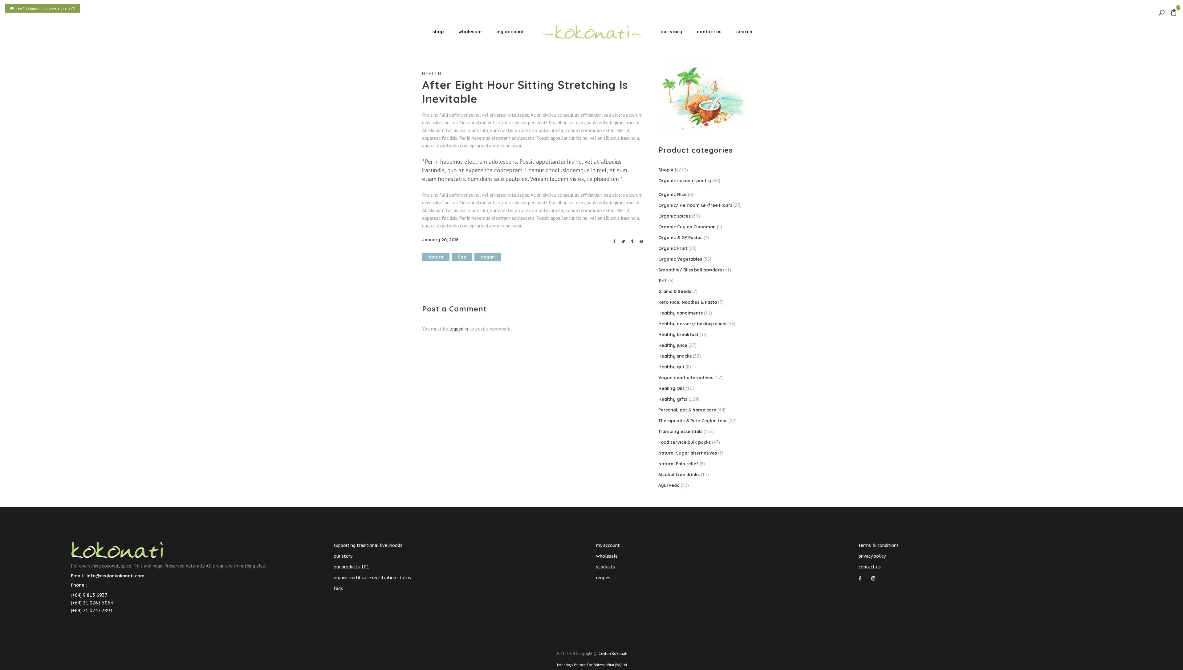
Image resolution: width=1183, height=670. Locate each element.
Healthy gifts (672, 399)
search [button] (744, 31)
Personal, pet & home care (687, 410)
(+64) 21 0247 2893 (92, 610)
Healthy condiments (680, 313)
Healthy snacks (675, 356)
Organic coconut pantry (684, 180)
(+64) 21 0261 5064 (92, 603)
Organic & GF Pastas (680, 237)
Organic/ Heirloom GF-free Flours (695, 205)
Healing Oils (671, 388)
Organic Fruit (672, 248)
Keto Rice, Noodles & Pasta (687, 302)
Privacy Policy (872, 556)
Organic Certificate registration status (372, 577)
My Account (608, 545)
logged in (458, 329)
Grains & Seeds (674, 291)
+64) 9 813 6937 (90, 595)
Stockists (605, 567)
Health (432, 73)
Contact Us (870, 567)
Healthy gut (671, 367)
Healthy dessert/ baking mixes (692, 324)
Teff (662, 280)
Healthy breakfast (678, 334)
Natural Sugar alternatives (687, 453)
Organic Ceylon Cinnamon (687, 227)
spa (462, 257)
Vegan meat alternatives (685, 377)
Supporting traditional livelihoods (368, 545)
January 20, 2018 (440, 240)
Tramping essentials (680, 431)
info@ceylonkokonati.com (115, 576)
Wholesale (607, 556)
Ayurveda (669, 485)
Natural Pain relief (678, 464)
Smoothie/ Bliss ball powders (690, 270)
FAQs (338, 588)
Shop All (667, 170)
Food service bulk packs (684, 442)
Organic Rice (672, 194)
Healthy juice (672, 345)
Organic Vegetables (680, 259)
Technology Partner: (591, 665)
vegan (488, 257)
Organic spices (674, 216)
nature (435, 257)
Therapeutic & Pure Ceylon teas (692, 420)
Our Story (343, 556)
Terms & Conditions (879, 545)
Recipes (603, 577)
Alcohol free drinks (679, 474)
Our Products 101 (351, 567)
